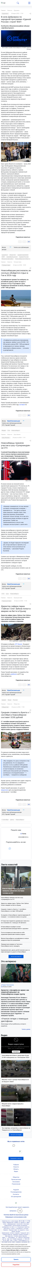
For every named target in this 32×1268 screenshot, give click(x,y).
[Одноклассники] (24, 241)
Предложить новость (16, 1158)
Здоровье (16, 10)
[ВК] (20, 241)
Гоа (9, 430)
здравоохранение (23, 255)
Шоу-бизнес (17, 434)
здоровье (5, 255)
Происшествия (18, 597)
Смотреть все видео (16, 1134)
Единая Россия (23, 257)
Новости (9, 10)
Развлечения (16, 1184)
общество (13, 255)
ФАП (3, 257)
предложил (4, 790)
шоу (7, 594)
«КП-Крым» (18, 644)
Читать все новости (16, 956)
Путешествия (17, 262)
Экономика (16, 1182)
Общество (17, 704)
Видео (16, 1171)
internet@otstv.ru (23, 837)
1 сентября (5, 819)
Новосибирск (16, 430)
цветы (12, 819)
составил (22, 404)
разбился (14, 674)
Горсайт (12, 425)
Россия (15, 700)
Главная (3, 10)
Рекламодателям (16, 1192)
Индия (4, 430)
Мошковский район (7, 259)
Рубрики (16, 1164)
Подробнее (16, 1264)
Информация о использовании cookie (16, 1217)
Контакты (16, 1194)
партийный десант (12, 257)
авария (4, 700)
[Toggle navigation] (29, 3)
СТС (3, 594)
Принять (16, 1259)
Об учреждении (16, 1196)
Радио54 (16, 1190)
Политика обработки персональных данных (16, 1214)
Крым (9, 700)
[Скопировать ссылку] (29, 241)
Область (16, 1169)
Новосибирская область (22, 259)
